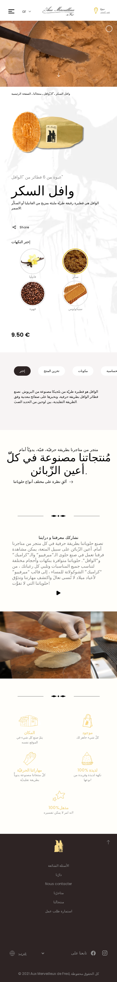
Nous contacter (58, 883)
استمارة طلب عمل (58, 911)
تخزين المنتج (51, 371)
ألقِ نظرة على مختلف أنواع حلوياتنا (40, 481)
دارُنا (59, 874)
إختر (22, 371)
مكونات (83, 371)
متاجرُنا (59, 892)
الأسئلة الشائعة (58, 865)
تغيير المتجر (105, 12)
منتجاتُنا (58, 902)
